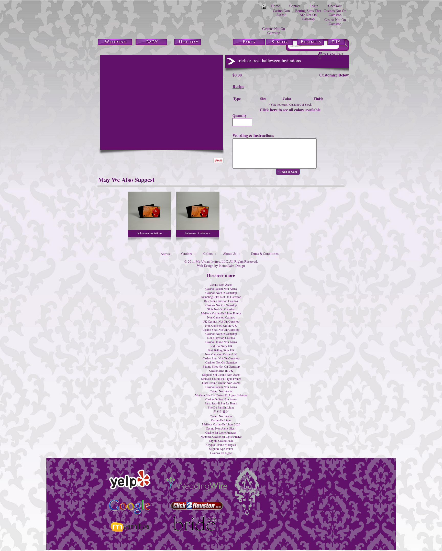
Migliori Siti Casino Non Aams (221, 374)
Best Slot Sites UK (221, 346)
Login (314, 6)
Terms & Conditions (265, 254)
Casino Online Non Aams (221, 342)
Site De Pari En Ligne (221, 407)
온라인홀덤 (221, 411)
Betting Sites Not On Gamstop (221, 366)
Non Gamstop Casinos (221, 317)
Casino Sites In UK (221, 370)
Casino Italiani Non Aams (221, 288)
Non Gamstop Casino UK (221, 325)
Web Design (205, 266)
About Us (229, 254)
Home (275, 6)
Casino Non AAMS (281, 13)
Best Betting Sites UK (221, 350)
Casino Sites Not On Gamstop (221, 329)
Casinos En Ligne (221, 453)
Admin (165, 253)
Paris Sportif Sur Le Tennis (221, 403)
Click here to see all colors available (290, 110)
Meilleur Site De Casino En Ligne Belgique (221, 395)
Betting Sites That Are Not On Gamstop (308, 15)
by (216, 266)
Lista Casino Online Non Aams (221, 383)
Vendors (186, 254)
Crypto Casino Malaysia (221, 445)
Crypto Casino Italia (221, 440)
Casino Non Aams (221, 284)
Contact (294, 6)
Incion (223, 266)
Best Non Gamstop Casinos (221, 301)
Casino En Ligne (221, 420)
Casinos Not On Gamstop (335, 13)
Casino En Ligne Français (221, 432)
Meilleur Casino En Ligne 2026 (221, 424)
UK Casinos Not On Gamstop (221, 321)
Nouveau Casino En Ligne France (221, 436)
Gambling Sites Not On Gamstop (221, 297)
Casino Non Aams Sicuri (221, 428)
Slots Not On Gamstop (221, 309)
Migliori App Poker (221, 449)
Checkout (335, 6)
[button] (288, 172)
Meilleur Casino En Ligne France (221, 313)
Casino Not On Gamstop (335, 22)
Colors (208, 254)
